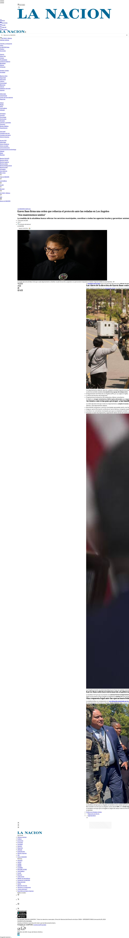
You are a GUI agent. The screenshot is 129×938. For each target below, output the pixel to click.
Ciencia (2, 87)
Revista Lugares (4, 162)
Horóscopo (3, 119)
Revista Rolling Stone (6, 165)
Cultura (2, 81)
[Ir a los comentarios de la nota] (22, 284)
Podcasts (2, 124)
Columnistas (3, 95)
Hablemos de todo (5, 88)
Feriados (2, 121)
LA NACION (20, 209)
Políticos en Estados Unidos (94, 812)
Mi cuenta (4, 29)
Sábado (2, 151)
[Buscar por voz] (126, 35)
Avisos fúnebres (4, 144)
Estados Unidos (4, 70)
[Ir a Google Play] (21, 914)
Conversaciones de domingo (8, 149)
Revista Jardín (4, 167)
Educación (3, 79)
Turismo (2, 115)
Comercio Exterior (5, 61)
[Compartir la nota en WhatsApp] (20, 286)
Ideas (1, 153)
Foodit (3, 25)
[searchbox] (64, 35)
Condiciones (36, 925)
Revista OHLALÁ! (4, 158)
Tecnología (3, 117)
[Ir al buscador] (18, 7)
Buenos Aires (3, 76)
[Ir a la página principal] (64, 18)
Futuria (2, 54)
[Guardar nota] (20, 284)
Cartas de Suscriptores (6, 97)
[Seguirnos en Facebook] (18, 895)
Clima (1, 45)
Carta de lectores (5, 148)
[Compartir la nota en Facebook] (18, 290)
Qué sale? (2, 131)
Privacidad (43, 925)
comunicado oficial (110, 288)
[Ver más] (87, 818)
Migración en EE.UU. (93, 814)
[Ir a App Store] (21, 917)
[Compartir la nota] (18, 286)
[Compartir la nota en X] (20, 290)
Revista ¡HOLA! (4, 160)
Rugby (2, 104)
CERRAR (2, 1)
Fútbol (2, 103)
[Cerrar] (25, 32)
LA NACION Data (4, 47)
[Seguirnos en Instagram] (18, 904)
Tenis (1, 106)
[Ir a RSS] (18, 909)
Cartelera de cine (5, 133)
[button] (64, 116)
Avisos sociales (4, 146)
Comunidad (3, 83)
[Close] (18, 823)
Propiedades (3, 60)
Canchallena (3, 108)
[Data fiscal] (18, 935)
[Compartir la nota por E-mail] (22, 290)
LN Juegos (3, 113)
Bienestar (2, 85)
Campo (2, 58)
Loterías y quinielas (5, 122)
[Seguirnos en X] (18, 899)
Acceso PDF (3, 140)
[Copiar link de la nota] (18, 288)
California (27, 209)
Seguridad (3, 78)
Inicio (3, 20)
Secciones (4, 23)
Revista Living (4, 164)
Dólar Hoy (3, 56)
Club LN (4, 27)
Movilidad (3, 63)
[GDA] (21, 930)
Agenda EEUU (92, 815)
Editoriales (3, 94)
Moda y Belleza (4, 126)
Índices (2, 65)
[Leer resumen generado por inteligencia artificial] (18, 284)
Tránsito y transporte (6, 43)
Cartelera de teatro (5, 135)
